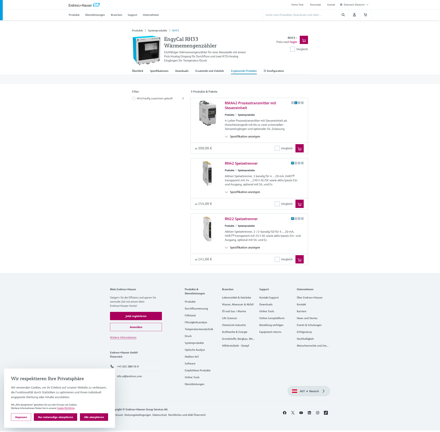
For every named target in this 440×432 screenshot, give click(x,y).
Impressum (116, 415)
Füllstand (190, 315)
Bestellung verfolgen (271, 325)
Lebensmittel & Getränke (236, 297)
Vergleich (302, 49)
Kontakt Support (269, 297)
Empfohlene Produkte (198, 370)
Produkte (137, 30)
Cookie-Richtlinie (66, 408)
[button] (136, 316)
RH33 (175, 30)
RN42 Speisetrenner (241, 163)
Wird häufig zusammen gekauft (155, 98)
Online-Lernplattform (271, 318)
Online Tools (297, 4)
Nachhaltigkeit (305, 338)
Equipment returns (270, 332)
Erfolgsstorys (304, 332)
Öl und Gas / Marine (234, 311)
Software (190, 363)
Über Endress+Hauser (310, 297)
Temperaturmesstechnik (199, 329)
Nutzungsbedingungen (137, 415)
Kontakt (331, 4)
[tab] (139, 71)
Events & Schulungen (309, 325)
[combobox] (356, 4)
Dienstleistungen (194, 384)
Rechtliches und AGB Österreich (187, 415)
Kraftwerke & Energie (234, 332)
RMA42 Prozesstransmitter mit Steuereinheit (250, 105)
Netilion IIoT (192, 356)
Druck (188, 336)
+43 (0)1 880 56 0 (128, 366)
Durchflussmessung (196, 308)
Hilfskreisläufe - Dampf (235, 345)
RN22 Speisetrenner (241, 219)
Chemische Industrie (234, 325)
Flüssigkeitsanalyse (196, 322)
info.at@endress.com (129, 376)
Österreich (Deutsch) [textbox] (354, 4)
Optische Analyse (195, 349)
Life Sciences (229, 318)
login (293, 42)
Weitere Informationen (123, 337)
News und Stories (307, 318)
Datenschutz (159, 415)
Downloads (315, 4)
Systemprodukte (157, 30)
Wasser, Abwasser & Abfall (238, 304)
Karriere (301, 311)
